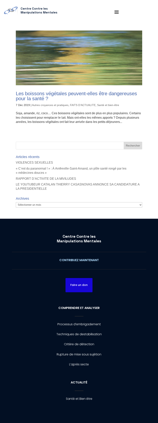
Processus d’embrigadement (79, 324)
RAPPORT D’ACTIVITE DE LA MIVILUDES (46, 178)
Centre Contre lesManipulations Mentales (79, 238)
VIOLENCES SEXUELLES (34, 162)
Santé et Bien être (79, 399)
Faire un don (79, 285)
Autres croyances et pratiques (50, 105)
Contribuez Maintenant (79, 260)
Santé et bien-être (108, 105)
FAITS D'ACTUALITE (83, 105)
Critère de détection (79, 344)
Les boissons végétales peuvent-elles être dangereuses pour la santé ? (76, 96)
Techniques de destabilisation (79, 334)
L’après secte (79, 364)
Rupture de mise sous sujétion (79, 354)
